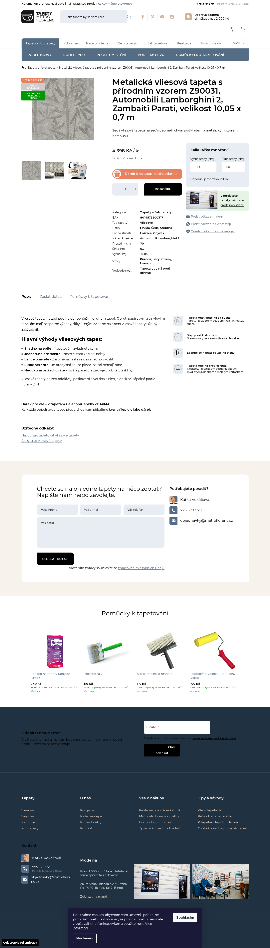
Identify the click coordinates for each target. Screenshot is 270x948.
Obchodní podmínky (155, 822)
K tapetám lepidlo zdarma (218, 822)
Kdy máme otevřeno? (117, 3)
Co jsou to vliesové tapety (41, 441)
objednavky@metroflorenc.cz (206, 520)
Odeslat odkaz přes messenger (213, 231)
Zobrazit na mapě (93, 896)
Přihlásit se (158, 747)
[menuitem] (40, 43)
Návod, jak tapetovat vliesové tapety (50, 435)
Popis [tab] (26, 296)
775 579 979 (205, 3)
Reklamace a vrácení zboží (159, 810)
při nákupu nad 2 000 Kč (211, 16)
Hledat (129, 16)
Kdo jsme (87, 810)
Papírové (28, 822)
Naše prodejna (91, 816)
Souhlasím (185, 917)
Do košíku (163, 189)
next (245, 664)
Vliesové (146, 223)
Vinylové (27, 816)
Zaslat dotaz (51, 296)
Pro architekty (90, 822)
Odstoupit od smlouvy (20, 942)
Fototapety (29, 828)
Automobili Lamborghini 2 (159, 238)
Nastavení (84, 938)
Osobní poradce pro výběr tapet (222, 828)
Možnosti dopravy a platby (159, 816)
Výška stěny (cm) (202, 159)
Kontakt (86, 828)
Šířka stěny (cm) (233, 159)
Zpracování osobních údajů (159, 828)
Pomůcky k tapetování (90, 296)
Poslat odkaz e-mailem (207, 216)
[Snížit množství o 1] (115, 189)
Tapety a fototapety (155, 212)
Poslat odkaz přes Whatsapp (211, 224)
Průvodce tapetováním (215, 816)
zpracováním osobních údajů (141, 568)
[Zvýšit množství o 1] (135, 189)
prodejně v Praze (232, 205)
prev (24, 664)
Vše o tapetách (209, 810)
